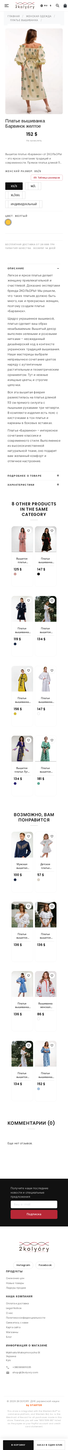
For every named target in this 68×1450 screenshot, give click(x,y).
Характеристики (21, 484)
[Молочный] (38, 879)
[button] (34, 1273)
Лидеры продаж (16, 1288)
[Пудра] (15, 574)
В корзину (18, 1445)
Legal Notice (14, 1308)
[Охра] (15, 713)
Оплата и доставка (17, 1303)
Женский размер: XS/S (23, 171)
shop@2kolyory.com (25, 1372)
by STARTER (34, 1405)
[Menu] (6, 6)
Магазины (12, 1332)
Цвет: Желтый (16, 216)
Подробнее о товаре (25, 475)
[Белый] (38, 713)
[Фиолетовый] (15, 783)
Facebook (45, 1265)
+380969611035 (21, 1367)
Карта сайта (13, 1327)
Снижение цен (15, 1278)
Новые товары (15, 1283)
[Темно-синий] (15, 644)
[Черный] (38, 574)
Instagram (23, 1265)
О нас (9, 1313)
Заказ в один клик (49, 1445)
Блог (9, 1337)
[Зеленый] (38, 783)
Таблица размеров (47, 177)
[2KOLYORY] (34, 1247)
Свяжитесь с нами (17, 1322)
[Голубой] (38, 1089)
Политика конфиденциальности (25, 1318)
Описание (16, 268)
